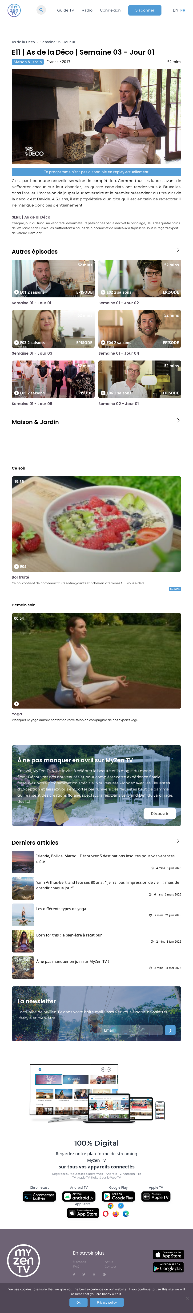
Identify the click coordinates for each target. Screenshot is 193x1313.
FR (182, 10)
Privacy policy (107, 1302)
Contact (110, 1266)
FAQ (76, 1266)
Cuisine (175, 589)
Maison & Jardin (28, 62)
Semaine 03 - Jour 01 (57, 42)
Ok (78, 1302)
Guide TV (65, 10)
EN (175, 10)
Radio (87, 10)
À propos (79, 1262)
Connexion (110, 10)
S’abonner (144, 10)
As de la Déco (23, 42)
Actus (109, 1262)
